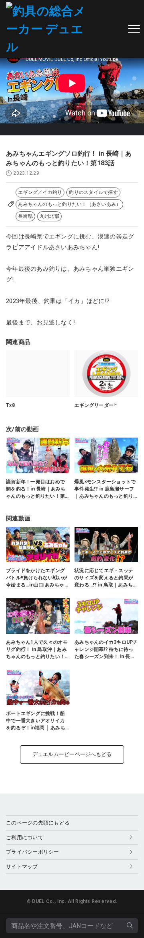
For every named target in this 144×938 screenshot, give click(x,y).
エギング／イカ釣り (40, 192)
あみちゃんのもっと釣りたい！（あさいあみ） (69, 204)
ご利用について (24, 837)
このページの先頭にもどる (38, 823)
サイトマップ (22, 867)
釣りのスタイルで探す (93, 192)
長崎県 (25, 216)
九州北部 (49, 216)
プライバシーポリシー (32, 852)
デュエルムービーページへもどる (72, 754)
